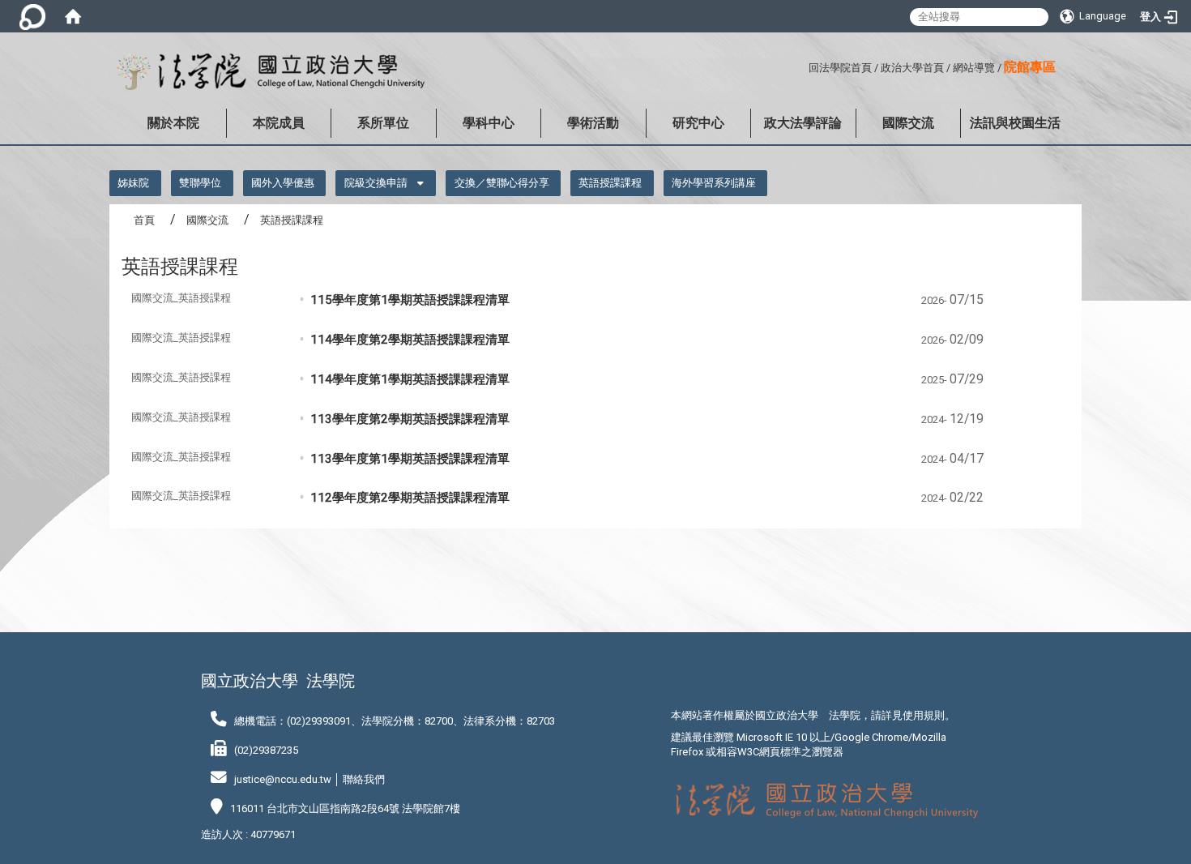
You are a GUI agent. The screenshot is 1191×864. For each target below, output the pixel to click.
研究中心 (698, 122)
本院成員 (279, 122)
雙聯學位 (200, 183)
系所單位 (383, 122)
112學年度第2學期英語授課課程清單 (410, 497)
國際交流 (908, 122)
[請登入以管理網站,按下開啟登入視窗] (32, 16)
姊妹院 (133, 183)
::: (802, 65)
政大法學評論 (803, 122)
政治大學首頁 (912, 68)
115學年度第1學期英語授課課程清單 (410, 300)
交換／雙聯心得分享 (502, 183)
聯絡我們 (364, 779)
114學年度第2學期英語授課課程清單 (410, 339)
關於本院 (173, 122)
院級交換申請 (376, 183)
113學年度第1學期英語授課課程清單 (410, 458)
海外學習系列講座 (714, 183)
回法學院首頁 (840, 68)
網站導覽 (974, 68)
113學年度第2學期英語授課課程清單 (410, 419)
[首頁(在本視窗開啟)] (73, 16)
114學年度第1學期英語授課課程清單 (410, 379)
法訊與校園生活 (1015, 122)
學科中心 (488, 122)
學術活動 (593, 122)
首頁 (144, 220)
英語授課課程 (610, 183)
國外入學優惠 (282, 183)
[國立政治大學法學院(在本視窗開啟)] (267, 72)
